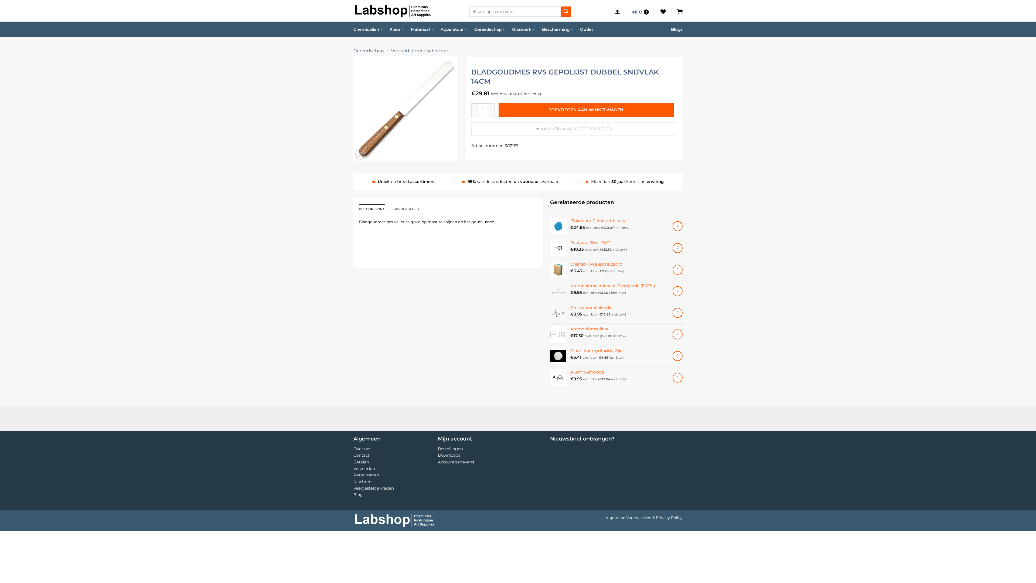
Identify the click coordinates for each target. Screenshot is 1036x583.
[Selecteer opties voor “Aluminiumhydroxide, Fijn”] (678, 356)
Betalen (361, 462)
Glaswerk (521, 29)
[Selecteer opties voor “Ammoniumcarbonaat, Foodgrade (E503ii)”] (678, 291)
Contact (361, 455)
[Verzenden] (566, 11)
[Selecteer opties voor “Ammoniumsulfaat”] (678, 334)
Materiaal (420, 29)
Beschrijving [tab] (372, 209)
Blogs (677, 29)
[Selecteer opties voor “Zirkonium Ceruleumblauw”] (678, 226)
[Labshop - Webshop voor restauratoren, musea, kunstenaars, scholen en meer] (407, 11)
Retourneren (366, 474)
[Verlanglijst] (663, 12)
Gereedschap (488, 29)
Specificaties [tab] (406, 209)
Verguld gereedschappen (420, 50)
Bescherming (556, 29)
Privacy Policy (669, 518)
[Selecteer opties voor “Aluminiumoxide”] (678, 377)
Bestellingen (450, 448)
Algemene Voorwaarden (628, 518)
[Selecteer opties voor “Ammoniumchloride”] (678, 313)
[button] (617, 12)
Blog (358, 494)
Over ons (362, 448)
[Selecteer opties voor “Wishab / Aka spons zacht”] (678, 269)
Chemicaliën (366, 29)
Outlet (586, 29)
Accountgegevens (456, 462)
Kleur (395, 29)
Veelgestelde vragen (373, 488)
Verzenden (364, 468)
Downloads (449, 455)
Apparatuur (452, 29)
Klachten (362, 481)
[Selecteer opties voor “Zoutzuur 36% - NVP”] (678, 248)
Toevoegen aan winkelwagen (586, 109)
